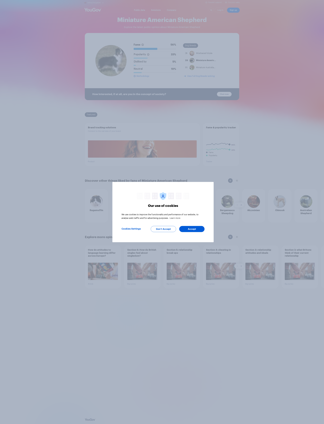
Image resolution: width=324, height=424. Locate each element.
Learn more (175, 218)
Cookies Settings (131, 229)
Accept (192, 229)
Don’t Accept (163, 229)
